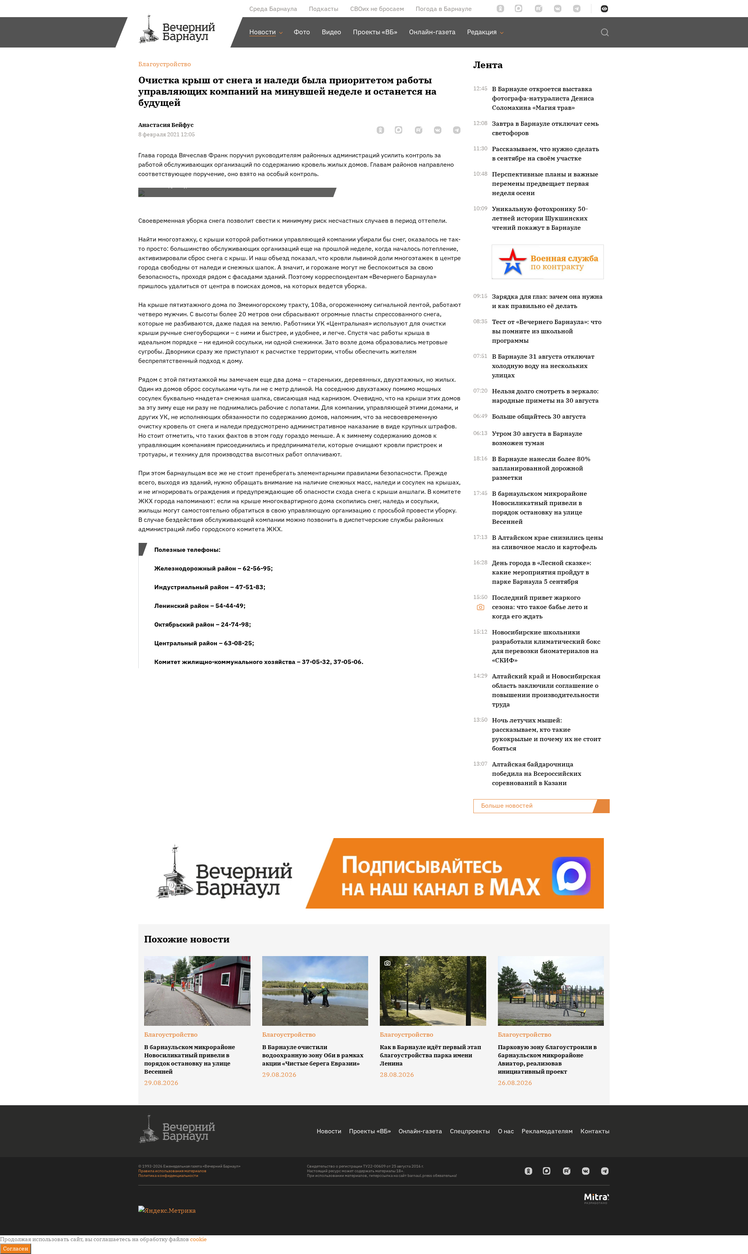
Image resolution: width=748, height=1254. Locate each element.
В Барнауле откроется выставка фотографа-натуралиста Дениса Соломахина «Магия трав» (543, 98)
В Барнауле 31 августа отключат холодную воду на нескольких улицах (543, 365)
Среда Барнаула (273, 8)
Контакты (595, 1131)
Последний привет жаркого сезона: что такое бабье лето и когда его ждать (540, 607)
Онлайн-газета (420, 1131)
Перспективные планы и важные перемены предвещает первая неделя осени (545, 183)
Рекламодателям (547, 1131)
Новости (329, 1131)
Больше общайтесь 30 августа (539, 416)
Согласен (15, 1248)
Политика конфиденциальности (168, 1175)
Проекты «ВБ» (370, 1131)
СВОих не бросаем (377, 8)
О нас (506, 1131)
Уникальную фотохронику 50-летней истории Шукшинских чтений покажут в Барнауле (540, 218)
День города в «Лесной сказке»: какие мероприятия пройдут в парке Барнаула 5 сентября (541, 572)
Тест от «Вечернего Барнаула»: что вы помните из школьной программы (547, 331)
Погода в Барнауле (444, 8)
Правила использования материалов (172, 1170)
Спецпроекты (470, 1131)
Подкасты (324, 8)
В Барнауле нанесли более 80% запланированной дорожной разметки (541, 468)
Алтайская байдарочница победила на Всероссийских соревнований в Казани (536, 773)
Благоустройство (171, 1034)
